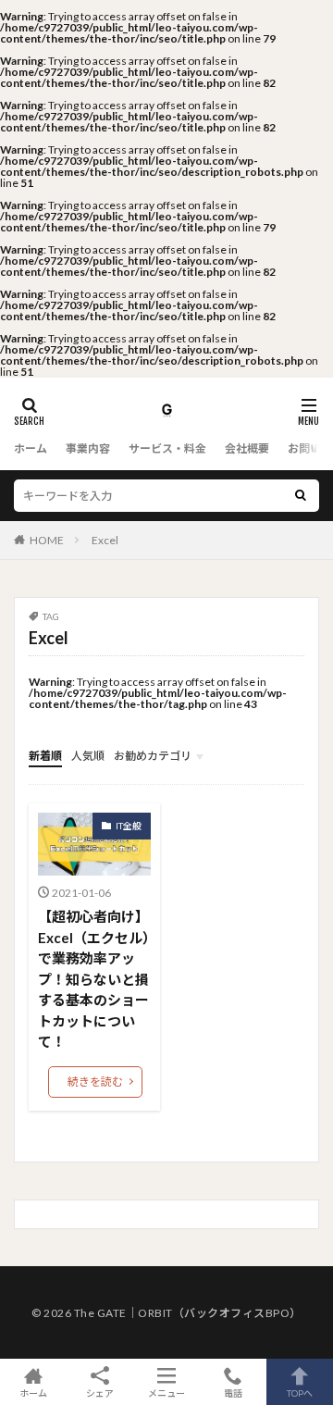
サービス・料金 (167, 448)
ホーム (30, 448)
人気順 (88, 756)
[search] (300, 495)
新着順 (45, 756)
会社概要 (247, 448)
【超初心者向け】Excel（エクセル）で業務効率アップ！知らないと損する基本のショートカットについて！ (94, 979)
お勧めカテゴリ (152, 756)
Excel (105, 540)
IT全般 (129, 825)
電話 (233, 1392)
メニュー (166, 1392)
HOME (47, 540)
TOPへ (300, 1392)
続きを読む (95, 1081)
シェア (100, 1393)
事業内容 (88, 448)
